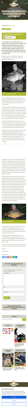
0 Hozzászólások (6, 29)
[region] (14, 397)
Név (5, 287)
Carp (10, 25)
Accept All (14, 397)
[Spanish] (12, 329)
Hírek (13, 25)
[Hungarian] (12, 331)
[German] (9, 329)
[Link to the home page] (14, 4)
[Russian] (9, 333)
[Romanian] (6, 333)
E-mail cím (6, 292)
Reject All (14, 404)
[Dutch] (9, 331)
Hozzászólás (6, 273)
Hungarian (9, 37)
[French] (6, 329)
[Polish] (3, 333)
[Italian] (3, 331)
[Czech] (6, 331)
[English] (3, 329)
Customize (14, 400)
